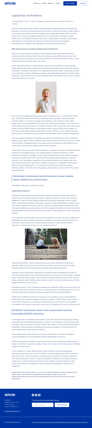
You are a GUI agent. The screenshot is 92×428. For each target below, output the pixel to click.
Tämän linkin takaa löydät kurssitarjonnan (57, 344)
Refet (44, 3)
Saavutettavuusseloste (80, 422)
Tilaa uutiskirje (62, 405)
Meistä (50, 3)
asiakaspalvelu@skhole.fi (12, 411)
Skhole (28, 372)
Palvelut (37, 3)
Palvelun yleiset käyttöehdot (48, 422)
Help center (35, 422)
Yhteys (57, 3)
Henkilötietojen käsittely (65, 422)
